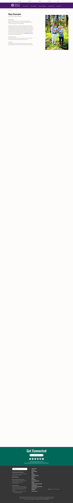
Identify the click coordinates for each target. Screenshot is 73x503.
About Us (33, 470)
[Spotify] (40, 459)
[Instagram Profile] (33, 459)
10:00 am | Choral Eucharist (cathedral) (19, 487)
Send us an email (15, 477)
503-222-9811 (14, 476)
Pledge (33, 482)
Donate (33, 478)
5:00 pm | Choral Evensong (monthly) (19, 491)
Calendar (33, 474)
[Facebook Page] (30, 459)
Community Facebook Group (37, 486)
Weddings (33, 489)
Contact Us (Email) (35, 475)
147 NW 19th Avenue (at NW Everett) (19, 473)
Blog (32, 472)
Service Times (34, 468)
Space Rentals (34, 488)
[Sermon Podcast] (43, 459)
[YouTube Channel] (38, 459)
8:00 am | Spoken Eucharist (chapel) (19, 486)
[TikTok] (35, 459)
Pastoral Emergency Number (37, 483)
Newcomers (34, 479)
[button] (25, 6)
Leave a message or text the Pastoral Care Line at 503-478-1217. (36, 463)
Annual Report (34, 471)
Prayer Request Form (35, 481)
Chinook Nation (46, 498)
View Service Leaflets (18, 492)
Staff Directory (34, 485)
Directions (33, 477)
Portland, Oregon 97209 (16, 475)
